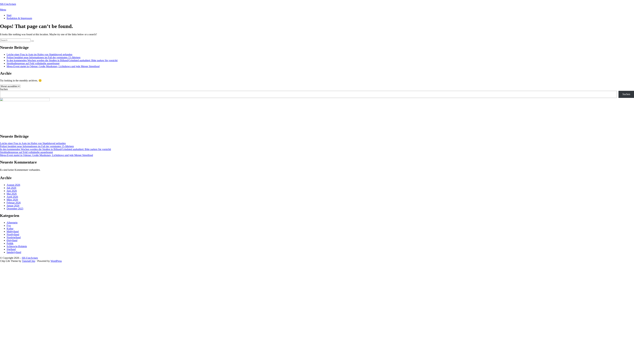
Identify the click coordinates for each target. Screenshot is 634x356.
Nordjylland (13, 234)
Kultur (10, 228)
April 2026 (12, 196)
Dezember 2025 (15, 208)
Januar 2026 (13, 205)
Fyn (9, 225)
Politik (10, 243)
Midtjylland (13, 231)
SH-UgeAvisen (8, 4)
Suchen (4, 89)
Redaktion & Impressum (19, 18)
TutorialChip (28, 261)
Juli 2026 (11, 187)
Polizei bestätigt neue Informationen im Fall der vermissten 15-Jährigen (43, 57)
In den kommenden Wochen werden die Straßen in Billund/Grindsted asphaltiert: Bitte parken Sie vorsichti (62, 60)
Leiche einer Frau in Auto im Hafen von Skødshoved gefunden (39, 54)
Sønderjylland (14, 252)
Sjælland (11, 249)
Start (9, 15)
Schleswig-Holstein (17, 246)
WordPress (56, 261)
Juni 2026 (12, 190)
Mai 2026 (12, 193)
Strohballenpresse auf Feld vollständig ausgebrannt (33, 63)
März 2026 (12, 199)
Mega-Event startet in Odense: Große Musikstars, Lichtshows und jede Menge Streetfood (53, 66)
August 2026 (13, 184)
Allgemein (12, 222)
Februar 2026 (14, 202)
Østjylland (12, 240)
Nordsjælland (14, 237)
